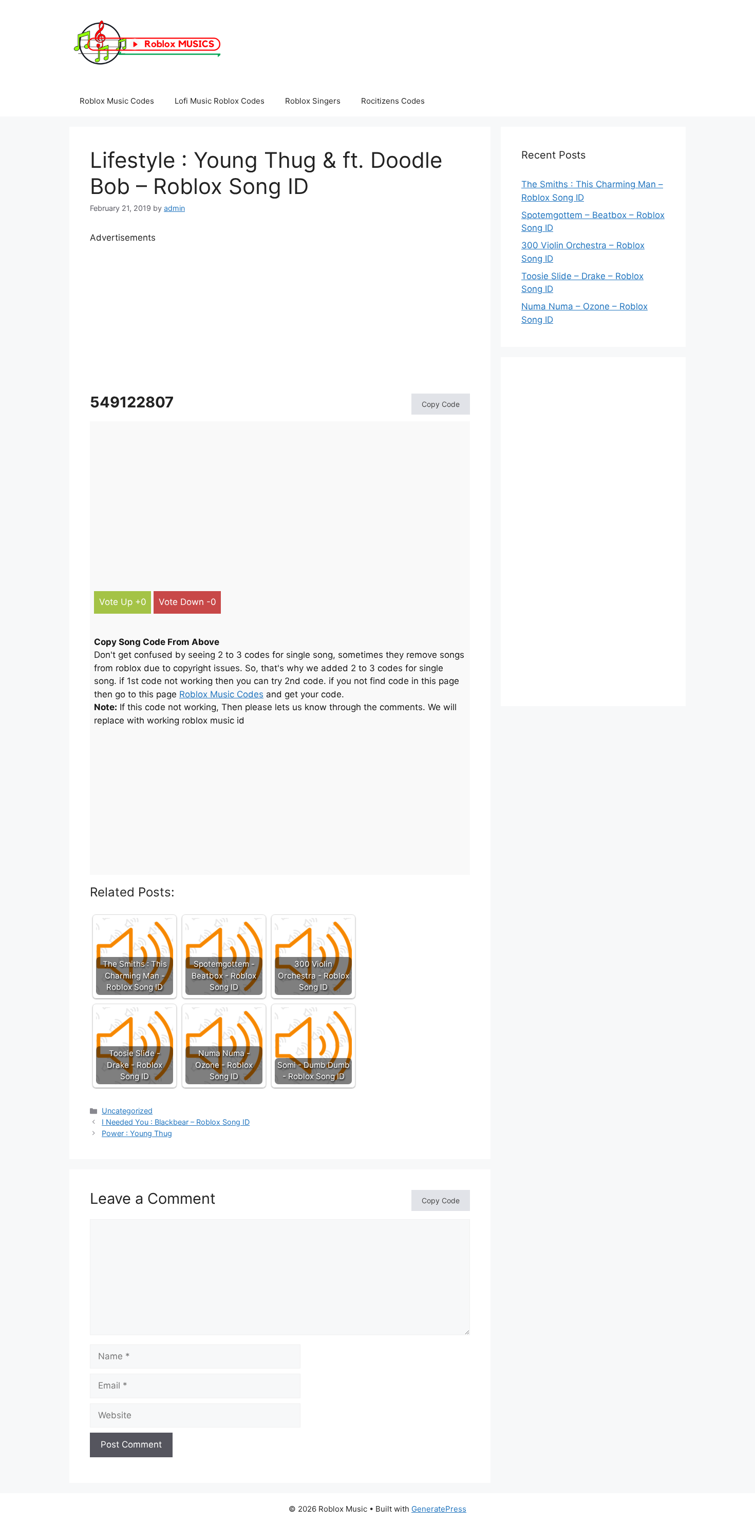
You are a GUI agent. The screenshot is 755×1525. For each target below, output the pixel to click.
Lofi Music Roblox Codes (220, 101)
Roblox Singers (313, 101)
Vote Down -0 (187, 602)
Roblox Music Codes (117, 101)
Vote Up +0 (122, 602)
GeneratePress (438, 1509)
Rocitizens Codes (393, 101)
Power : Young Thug (137, 1133)
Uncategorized (127, 1110)
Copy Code (441, 404)
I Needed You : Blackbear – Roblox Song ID (176, 1122)
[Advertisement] (280, 316)
